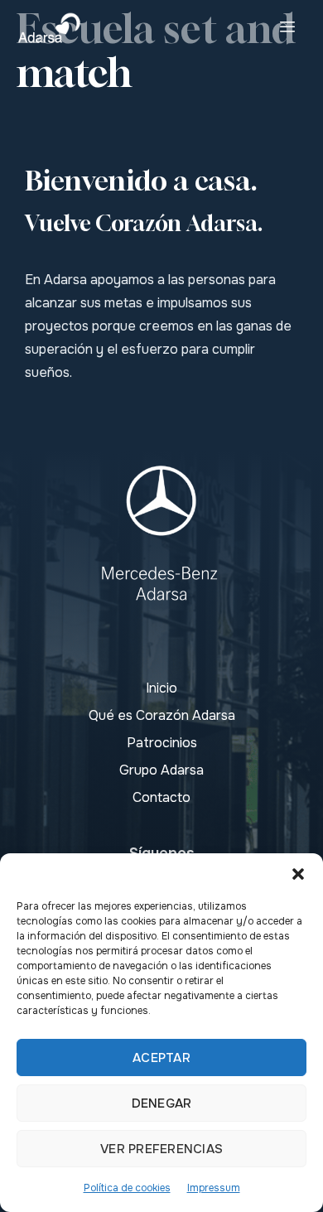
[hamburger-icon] (287, 27)
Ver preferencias (161, 1149)
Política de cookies (127, 1188)
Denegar (162, 1103)
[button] (298, 874)
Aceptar (161, 1058)
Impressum (213, 1188)
